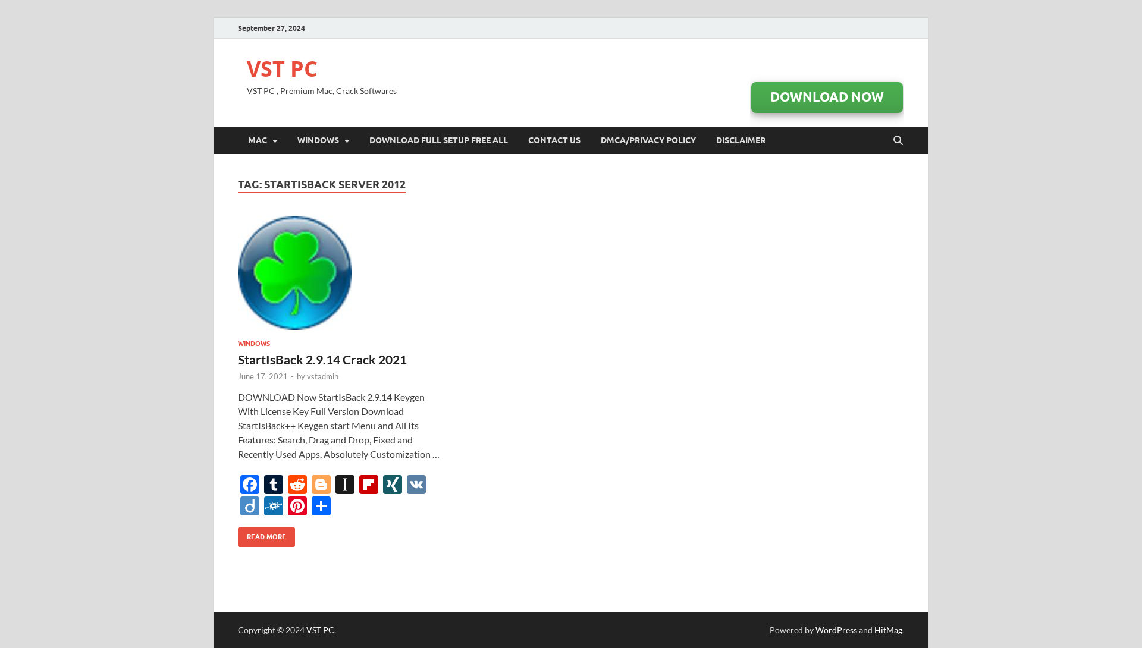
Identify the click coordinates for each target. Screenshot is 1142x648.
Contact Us (554, 140)
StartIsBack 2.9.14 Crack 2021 (322, 359)
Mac (257, 140)
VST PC (282, 68)
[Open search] (898, 141)
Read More (262, 534)
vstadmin (322, 376)
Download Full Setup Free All (438, 140)
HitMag (888, 630)
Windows (318, 140)
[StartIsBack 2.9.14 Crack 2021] (341, 273)
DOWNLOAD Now (827, 97)
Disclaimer (740, 140)
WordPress (836, 630)
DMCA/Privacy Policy (648, 140)
